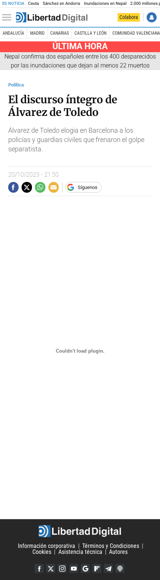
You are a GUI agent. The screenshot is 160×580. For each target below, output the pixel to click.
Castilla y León (90, 33)
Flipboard (96, 568)
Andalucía (13, 33)
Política (16, 85)
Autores (118, 551)
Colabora (128, 17)
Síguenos (87, 187)
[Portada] (52, 17)
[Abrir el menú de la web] (8, 17)
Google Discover (85, 568)
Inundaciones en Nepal (105, 3)
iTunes (119, 568)
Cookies (41, 551)
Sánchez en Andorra (61, 3)
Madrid (37, 33)
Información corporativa (46, 545)
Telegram (108, 568)
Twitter (50, 568)
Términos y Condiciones (110, 545)
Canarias (59, 33)
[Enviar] (40, 187)
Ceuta (33, 3)
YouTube (73, 568)
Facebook (39, 568)
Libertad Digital (80, 531)
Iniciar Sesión (152, 17)
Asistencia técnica (80, 551)
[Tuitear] (27, 187)
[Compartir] (13, 187)
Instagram (62, 568)
